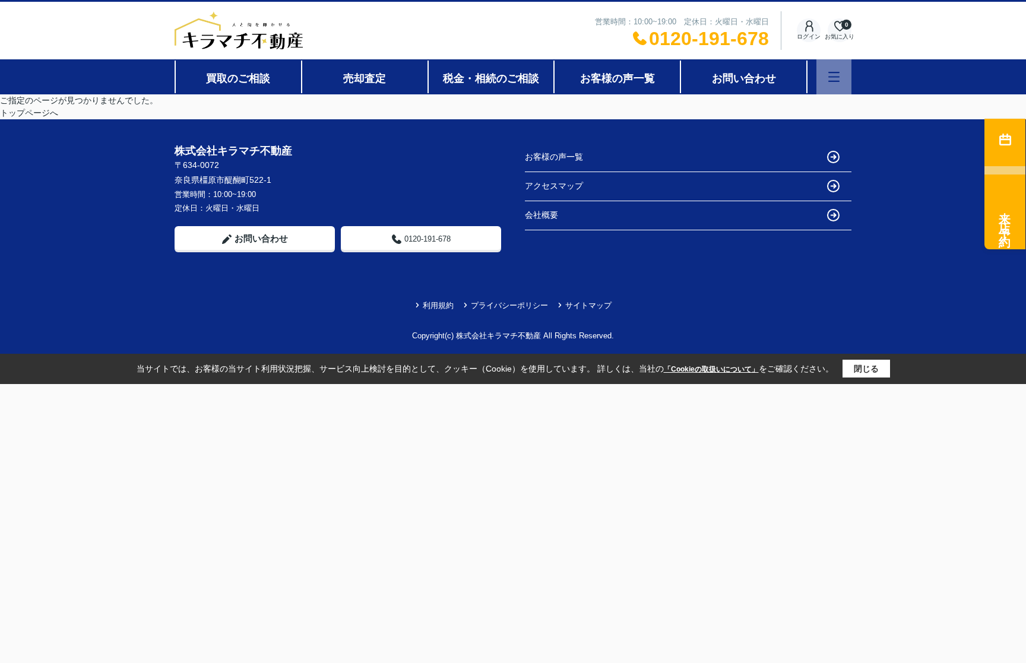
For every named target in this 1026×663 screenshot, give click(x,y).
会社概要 (541, 215)
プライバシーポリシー (509, 305)
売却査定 (364, 78)
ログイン (809, 36)
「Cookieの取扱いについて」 (711, 369)
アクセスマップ (554, 186)
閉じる (866, 368)
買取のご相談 (238, 78)
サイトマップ (588, 305)
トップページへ (29, 113)
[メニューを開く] (834, 76)
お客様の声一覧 (617, 78)
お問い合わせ (744, 78)
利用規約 (438, 305)
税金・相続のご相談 (491, 78)
